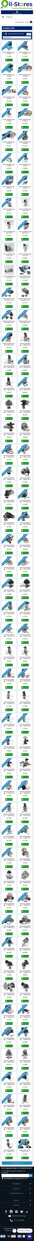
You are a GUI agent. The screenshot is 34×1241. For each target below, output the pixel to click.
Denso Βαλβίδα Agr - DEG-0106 (9, 277)
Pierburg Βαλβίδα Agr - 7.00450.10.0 (8, 456)
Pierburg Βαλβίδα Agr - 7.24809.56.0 (8, 1038)
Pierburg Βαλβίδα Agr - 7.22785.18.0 (8, 680)
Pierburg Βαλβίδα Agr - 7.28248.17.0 (25, 1106)
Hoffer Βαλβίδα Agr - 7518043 (9, 120)
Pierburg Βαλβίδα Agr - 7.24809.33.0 (8, 949)
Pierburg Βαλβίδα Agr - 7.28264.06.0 (8, 1128)
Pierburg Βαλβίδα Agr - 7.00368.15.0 (8, 433)
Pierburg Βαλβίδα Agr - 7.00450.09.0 (25, 433)
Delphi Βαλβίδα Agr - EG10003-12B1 (25, 277)
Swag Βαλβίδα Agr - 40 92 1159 (25, 1150)
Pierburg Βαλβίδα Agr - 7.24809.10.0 (8, 882)
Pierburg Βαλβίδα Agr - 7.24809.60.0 (8, 1061)
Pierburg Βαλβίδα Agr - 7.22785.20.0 (25, 680)
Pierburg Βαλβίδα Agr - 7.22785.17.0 (25, 657)
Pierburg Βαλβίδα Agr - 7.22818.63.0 (8, 747)
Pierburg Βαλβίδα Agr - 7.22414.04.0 (25, 545)
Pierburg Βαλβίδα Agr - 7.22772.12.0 (25, 635)
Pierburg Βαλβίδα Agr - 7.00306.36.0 (8, 411)
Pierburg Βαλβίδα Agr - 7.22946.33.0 (8, 814)
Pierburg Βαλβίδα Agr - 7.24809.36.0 (8, 971)
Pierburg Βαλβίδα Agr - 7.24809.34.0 (25, 949)
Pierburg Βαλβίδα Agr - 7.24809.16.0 (25, 882)
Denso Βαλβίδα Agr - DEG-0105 (25, 254)
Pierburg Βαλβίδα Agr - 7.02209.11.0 (8, 523)
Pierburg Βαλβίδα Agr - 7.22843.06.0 (25, 747)
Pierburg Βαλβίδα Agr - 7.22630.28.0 (25, 613)
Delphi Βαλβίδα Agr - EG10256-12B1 (9, 321)
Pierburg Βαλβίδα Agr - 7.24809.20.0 (25, 904)
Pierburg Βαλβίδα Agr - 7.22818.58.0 (25, 702)
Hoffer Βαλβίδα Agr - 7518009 (25, 75)
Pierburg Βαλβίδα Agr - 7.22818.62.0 (25, 725)
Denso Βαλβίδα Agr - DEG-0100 (25, 209)
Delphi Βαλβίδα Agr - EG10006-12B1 (25, 299)
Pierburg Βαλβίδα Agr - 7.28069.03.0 (8, 1083)
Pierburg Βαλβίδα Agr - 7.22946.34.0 (25, 814)
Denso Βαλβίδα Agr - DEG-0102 (25, 232)
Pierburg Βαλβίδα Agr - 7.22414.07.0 (8, 568)
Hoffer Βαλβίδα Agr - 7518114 (9, 187)
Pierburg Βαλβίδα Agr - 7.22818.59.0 (8, 725)
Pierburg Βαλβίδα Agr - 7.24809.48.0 (25, 994)
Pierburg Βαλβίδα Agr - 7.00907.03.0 (8, 501)
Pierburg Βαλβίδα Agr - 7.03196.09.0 (25, 523)
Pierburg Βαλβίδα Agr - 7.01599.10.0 (25, 501)
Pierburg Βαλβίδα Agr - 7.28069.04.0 (25, 1083)
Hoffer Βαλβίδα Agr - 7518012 (9, 97)
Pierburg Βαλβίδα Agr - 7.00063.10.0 (8, 389)
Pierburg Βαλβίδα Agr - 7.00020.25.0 (8, 366)
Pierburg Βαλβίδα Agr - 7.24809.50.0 (25, 1016)
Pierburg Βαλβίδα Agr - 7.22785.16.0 (8, 657)
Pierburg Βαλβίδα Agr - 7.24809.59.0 (25, 1038)
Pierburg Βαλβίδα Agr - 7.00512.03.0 (25, 456)
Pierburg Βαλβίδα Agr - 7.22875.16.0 (8, 792)
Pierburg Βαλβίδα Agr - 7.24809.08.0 (25, 859)
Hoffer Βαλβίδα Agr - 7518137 (9, 209)
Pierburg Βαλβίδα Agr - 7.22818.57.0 (8, 702)
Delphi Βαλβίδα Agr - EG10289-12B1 (25, 321)
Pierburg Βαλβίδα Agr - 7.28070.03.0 (8, 1106)
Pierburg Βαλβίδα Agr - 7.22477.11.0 (25, 590)
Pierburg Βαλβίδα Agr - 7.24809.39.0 (8, 994)
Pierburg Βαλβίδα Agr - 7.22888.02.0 (25, 792)
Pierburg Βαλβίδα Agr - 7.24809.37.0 (25, 971)
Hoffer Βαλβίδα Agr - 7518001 (9, 53)
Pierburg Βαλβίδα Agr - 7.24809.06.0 (25, 837)
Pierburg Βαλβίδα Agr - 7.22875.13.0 (25, 769)
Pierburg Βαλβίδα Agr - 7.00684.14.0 (8, 478)
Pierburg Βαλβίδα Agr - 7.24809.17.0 (8, 904)
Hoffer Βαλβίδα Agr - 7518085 (25, 142)
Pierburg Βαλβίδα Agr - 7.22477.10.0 (8, 590)
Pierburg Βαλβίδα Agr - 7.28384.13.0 (8, 1150)
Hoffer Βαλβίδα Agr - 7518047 (25, 120)
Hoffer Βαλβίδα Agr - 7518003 (9, 75)
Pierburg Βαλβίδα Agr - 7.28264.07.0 (25, 1128)
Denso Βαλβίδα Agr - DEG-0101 (9, 232)
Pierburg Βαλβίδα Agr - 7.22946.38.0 (8, 837)
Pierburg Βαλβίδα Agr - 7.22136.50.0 (8, 545)
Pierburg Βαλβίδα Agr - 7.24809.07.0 (8, 859)
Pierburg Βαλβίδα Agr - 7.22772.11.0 (8, 635)
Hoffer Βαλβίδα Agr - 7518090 (9, 165)
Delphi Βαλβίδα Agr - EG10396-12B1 (9, 344)
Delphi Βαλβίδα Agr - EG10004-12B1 (9, 299)
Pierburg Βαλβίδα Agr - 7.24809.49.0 (8, 1016)
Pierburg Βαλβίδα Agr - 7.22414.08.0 (25, 568)
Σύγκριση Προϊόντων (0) (15, 34)
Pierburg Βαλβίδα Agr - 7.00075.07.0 (25, 389)
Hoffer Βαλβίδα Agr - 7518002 (25, 53)
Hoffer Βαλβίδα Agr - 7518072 (9, 142)
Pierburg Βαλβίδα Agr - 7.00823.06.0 (25, 478)
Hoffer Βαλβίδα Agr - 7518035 (25, 97)
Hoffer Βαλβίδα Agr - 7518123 (25, 187)
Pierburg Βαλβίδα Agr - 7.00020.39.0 (25, 366)
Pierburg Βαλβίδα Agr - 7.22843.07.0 (8, 769)
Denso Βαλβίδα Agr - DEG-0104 (9, 254)
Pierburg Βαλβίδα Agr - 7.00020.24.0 (25, 344)
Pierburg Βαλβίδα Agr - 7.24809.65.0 (25, 1061)
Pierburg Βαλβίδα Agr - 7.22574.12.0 (8, 613)
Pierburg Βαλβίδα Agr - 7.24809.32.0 (25, 926)
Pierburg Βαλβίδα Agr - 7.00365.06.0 (25, 411)
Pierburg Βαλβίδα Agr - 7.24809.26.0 (8, 926)
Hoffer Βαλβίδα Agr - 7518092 (25, 165)
